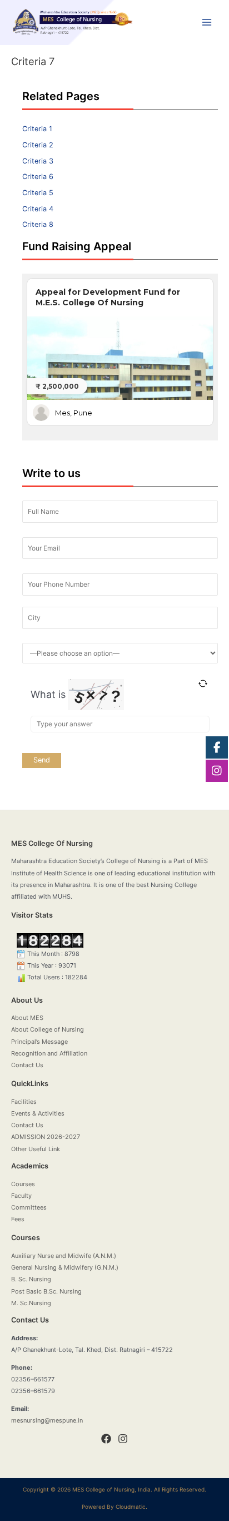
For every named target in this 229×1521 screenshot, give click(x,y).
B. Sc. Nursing (31, 1279)
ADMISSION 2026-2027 (45, 1137)
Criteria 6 (37, 176)
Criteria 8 (37, 224)
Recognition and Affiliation (49, 1053)
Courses (23, 1184)
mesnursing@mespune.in (47, 1420)
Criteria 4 (37, 209)
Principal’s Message (39, 1042)
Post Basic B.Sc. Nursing (46, 1291)
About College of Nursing (47, 1029)
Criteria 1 (37, 129)
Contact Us (27, 1065)
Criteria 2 (37, 145)
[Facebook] (106, 1439)
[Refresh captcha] (203, 683)
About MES (27, 1018)
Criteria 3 (37, 161)
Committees (29, 1207)
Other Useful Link (35, 1149)
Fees (17, 1219)
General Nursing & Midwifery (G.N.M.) (64, 1267)
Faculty (21, 1196)
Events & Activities (37, 1113)
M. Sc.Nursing (31, 1303)
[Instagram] (123, 1439)
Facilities (24, 1102)
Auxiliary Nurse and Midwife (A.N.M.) (63, 1256)
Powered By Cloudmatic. (114, 1506)
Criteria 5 (37, 193)
